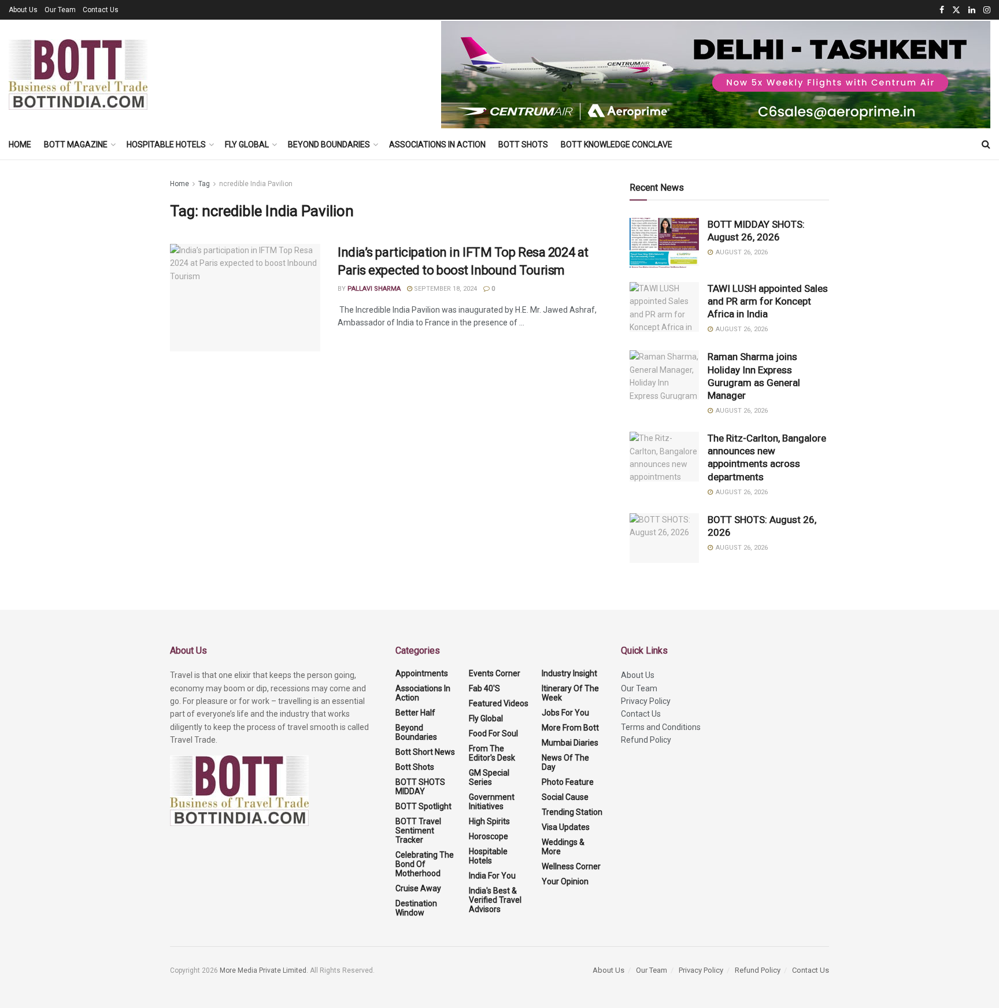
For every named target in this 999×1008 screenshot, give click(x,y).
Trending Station (572, 812)
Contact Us (101, 10)
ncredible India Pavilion (256, 184)
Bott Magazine (76, 144)
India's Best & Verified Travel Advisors (495, 900)
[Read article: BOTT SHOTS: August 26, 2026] (664, 538)
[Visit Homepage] (78, 74)
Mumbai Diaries (570, 742)
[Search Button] (986, 144)
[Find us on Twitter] (956, 10)
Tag (204, 184)
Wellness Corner (571, 866)
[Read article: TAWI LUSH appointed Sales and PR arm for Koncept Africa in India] (664, 307)
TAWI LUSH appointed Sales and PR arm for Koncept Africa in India (768, 301)
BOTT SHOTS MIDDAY (420, 786)
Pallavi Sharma (374, 288)
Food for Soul (493, 733)
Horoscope (488, 836)
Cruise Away (418, 888)
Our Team (60, 10)
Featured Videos (498, 703)
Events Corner (494, 673)
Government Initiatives (492, 801)
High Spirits (489, 821)
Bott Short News (425, 752)
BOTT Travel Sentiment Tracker (418, 830)
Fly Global (247, 144)
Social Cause (565, 797)
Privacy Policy (646, 701)
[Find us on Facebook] (941, 10)
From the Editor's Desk (492, 753)
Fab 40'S (484, 688)
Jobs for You (565, 712)
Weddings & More (563, 846)
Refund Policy (646, 739)
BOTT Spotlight (423, 806)
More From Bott (570, 727)
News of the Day (565, 762)
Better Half (415, 712)
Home (20, 144)
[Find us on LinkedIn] (971, 10)
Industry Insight (569, 673)
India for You (492, 875)
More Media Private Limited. (265, 970)
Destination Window (416, 908)
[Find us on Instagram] (986, 10)
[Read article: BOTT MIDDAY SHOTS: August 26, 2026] (664, 243)
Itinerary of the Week (570, 693)
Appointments (421, 673)
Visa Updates (566, 827)
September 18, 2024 (444, 288)
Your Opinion (565, 881)
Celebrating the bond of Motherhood (424, 864)
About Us (23, 10)
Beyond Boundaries (329, 144)
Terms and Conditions (661, 727)
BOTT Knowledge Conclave (616, 144)
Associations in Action (437, 144)
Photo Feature (568, 782)
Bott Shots (523, 144)
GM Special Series (489, 777)
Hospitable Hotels (166, 144)
